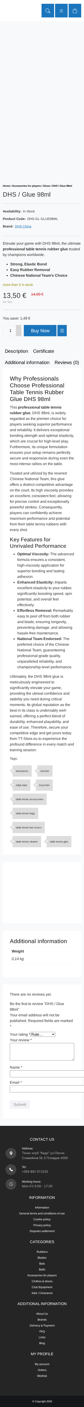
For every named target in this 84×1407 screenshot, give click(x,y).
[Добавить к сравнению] (62, 330)
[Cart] (75, 10)
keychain (44, 785)
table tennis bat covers (29, 827)
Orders (42, 1370)
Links (42, 1337)
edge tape (21, 785)
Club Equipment (42, 1287)
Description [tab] (16, 351)
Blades (42, 1257)
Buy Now (40, 330)
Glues (46, 185)
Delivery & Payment (42, 1325)
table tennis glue (59, 841)
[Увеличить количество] (18, 328)
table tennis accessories (29, 799)
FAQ (42, 1331)
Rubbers (42, 1251)
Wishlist (42, 1376)
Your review (21, 1040)
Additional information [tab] (27, 362)
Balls (42, 1269)
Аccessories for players (26, 185)
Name (16, 1067)
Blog (42, 1343)
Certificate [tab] (43, 351)
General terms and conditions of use (42, 1213)
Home (6, 185)
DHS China (23, 226)
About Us (42, 1313)
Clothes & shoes (42, 1281)
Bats (42, 1263)
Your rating (20, 1034)
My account (42, 1364)
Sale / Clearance (42, 1293)
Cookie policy (42, 1219)
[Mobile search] (48, 10)
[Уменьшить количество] (18, 333)
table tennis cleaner (27, 841)
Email (16, 1082)
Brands (42, 1319)
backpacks (22, 771)
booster (45, 771)
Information (42, 1207)
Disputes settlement (42, 1231)
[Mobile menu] (61, 10)
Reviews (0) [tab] (67, 362)
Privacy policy (42, 1225)
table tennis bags (25, 813)
